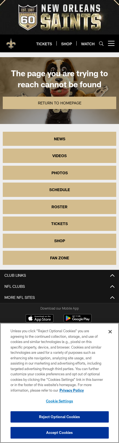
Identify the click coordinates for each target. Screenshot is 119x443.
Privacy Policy (72, 390)
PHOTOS (59, 172)
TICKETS (59, 223)
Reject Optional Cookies (59, 417)
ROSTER (59, 206)
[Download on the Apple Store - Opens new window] (40, 319)
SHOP (59, 240)
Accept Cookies (59, 432)
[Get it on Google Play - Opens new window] (78, 321)
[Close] (110, 332)
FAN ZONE (59, 257)
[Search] (101, 43)
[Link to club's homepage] (11, 41)
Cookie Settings (59, 401)
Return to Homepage (59, 103)
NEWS (59, 138)
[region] (59, 383)
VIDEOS (59, 155)
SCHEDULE (59, 189)
